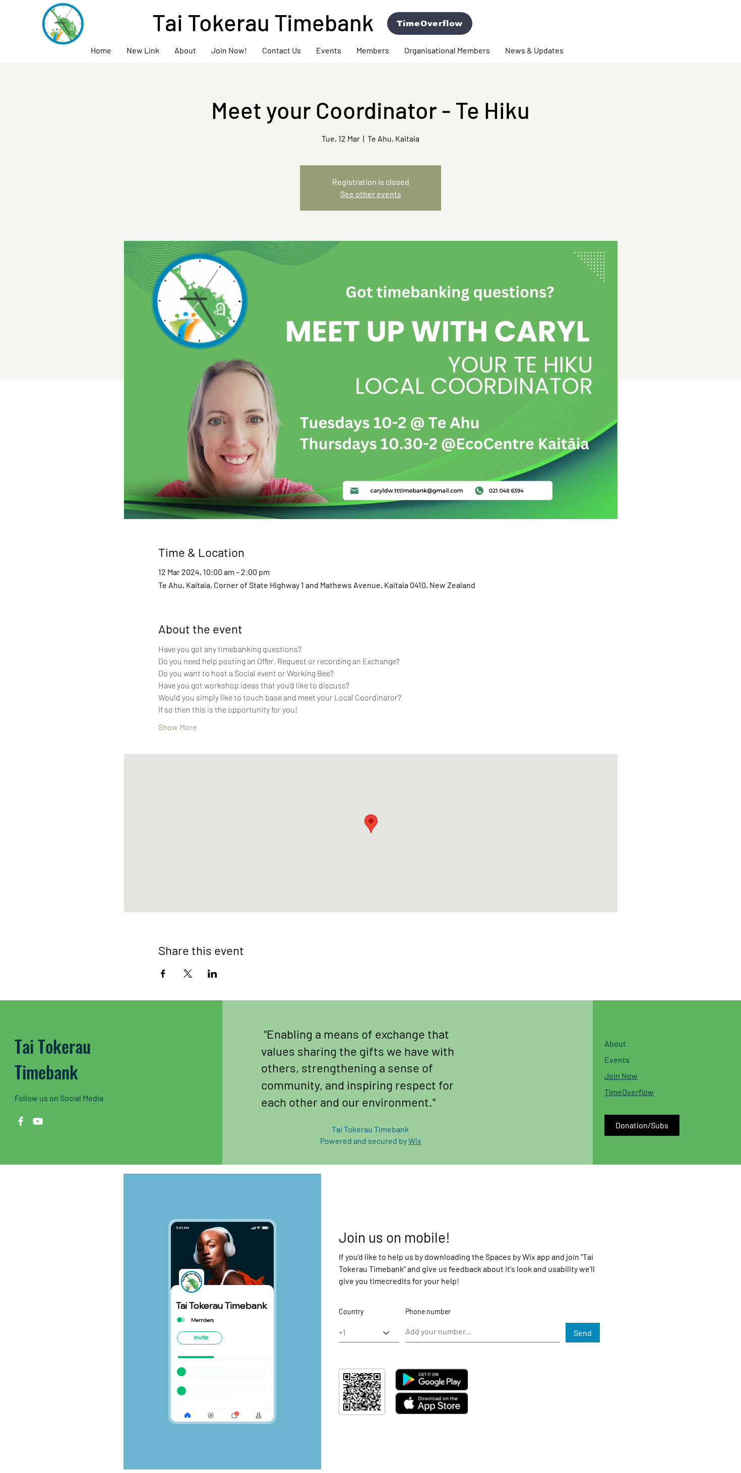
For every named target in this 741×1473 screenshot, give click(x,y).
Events (617, 1059)
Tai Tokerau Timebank (53, 1058)
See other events (370, 194)
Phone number (428, 1311)
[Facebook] (21, 1121)
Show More (177, 727)
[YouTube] (38, 1121)
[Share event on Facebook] (163, 974)
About (615, 1043)
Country (351, 1311)
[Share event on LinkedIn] (212, 974)
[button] (185, 50)
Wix (414, 1140)
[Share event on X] (188, 974)
